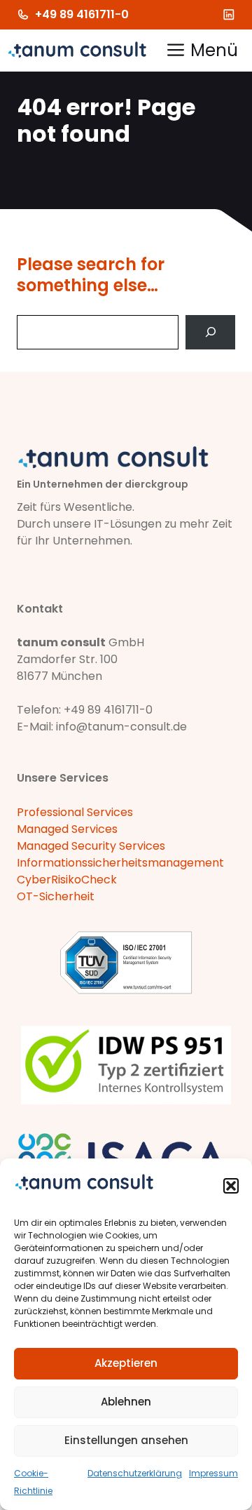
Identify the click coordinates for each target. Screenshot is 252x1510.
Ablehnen (126, 1401)
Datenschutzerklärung (135, 1473)
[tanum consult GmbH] (77, 50)
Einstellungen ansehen (126, 1440)
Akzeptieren (126, 1363)
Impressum (213, 1473)
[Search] (210, 332)
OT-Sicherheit (55, 896)
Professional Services (75, 812)
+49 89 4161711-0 (82, 14)
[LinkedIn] (229, 14)
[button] (231, 1186)
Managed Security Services (91, 846)
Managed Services (67, 829)
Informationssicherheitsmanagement (120, 863)
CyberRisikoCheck (67, 879)
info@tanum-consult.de (121, 727)
